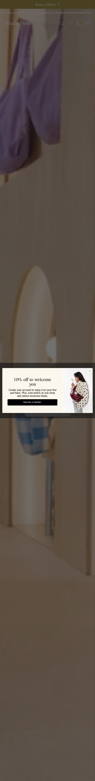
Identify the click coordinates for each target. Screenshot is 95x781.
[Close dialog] (90, 371)
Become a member (32, 402)
